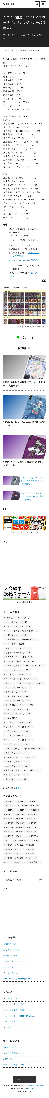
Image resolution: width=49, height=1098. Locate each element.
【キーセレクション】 (18, 626)
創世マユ (12, 749)
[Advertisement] (23, 563)
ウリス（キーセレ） (17, 670)
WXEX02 (36, 841)
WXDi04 (20, 819)
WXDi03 (9, 819)
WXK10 (9, 858)
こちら (19, 788)
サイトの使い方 (10, 999)
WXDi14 (32, 832)
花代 (35, 770)
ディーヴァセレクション (14, 961)
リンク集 (7, 1027)
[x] (24, 337)
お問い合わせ (9, 1059)
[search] (37, 4)
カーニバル (13, 679)
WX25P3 (22, 810)
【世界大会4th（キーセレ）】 (22, 639)
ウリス (38, 666)
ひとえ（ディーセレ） (18, 653)
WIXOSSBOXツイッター (14, 1047)
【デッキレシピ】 (29, 35)
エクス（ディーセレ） (18, 674)
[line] (17, 337)
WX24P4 (10, 806)
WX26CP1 (34, 810)
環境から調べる (10, 955)
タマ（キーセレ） (16, 692)
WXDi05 (32, 819)
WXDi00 (21, 814)
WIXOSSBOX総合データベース (17, 979)
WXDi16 (20, 836)
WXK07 (9, 854)
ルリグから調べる (11, 950)
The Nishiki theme (34, 1086)
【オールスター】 (13, 35)
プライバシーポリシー (13, 1065)
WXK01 (9, 845)
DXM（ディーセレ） (17, 618)
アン (30, 661)
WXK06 (30, 849)
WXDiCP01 (34, 836)
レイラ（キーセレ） (17, 744)
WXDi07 (20, 823)
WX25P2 (10, 810)
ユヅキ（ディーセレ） (18, 735)
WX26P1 (10, 814)
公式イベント (21, 862)
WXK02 (20, 845)
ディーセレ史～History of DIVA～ (19, 1016)
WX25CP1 (22, 806)
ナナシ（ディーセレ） (18, 714)
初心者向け (37, 862)
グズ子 (31, 679)
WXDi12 (9, 832)
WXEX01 (24, 841)
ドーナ (11, 705)
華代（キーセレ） (16, 779)
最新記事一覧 (9, 944)
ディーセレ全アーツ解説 (14, 1010)
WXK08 (20, 854)
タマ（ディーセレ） (17, 696)
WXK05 (20, 849)
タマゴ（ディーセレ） (18, 688)
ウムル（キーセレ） (17, 666)
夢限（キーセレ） (33, 749)
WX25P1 (35, 806)
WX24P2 (22, 801)
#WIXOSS (18, 256)
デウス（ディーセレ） (18, 701)
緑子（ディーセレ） (17, 766)
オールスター (9, 967)
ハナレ (11, 718)
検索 (41, 879)
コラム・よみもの (11, 1021)
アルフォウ (13, 661)
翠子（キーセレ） (16, 770)
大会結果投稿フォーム (13, 1053)
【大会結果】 (15, 644)
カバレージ (32, 858)
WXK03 (30, 845)
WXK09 (30, 854)
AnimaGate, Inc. (30, 1089)
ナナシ (27, 705)
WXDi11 (32, 827)
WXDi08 (32, 823)
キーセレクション (11, 973)
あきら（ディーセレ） (18, 648)
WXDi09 (9, 827)
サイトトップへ (24, 1079)
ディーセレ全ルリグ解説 (14, 1004)
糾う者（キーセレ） (17, 762)
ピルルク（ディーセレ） (19, 727)
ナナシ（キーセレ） (17, 709)
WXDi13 (20, 832)
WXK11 (20, 858)
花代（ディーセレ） (17, 775)
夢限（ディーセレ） (17, 753)
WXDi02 (33, 814)
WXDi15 (9, 836)
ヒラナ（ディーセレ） (18, 722)
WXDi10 (20, 827)
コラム (9, 862)
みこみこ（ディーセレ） (19, 657)
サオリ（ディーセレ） (18, 683)
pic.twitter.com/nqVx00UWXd (24, 260)
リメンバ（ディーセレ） (19, 740)
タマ (39, 683)
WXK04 (9, 849)
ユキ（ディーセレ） (17, 731)
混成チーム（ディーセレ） (20, 757)
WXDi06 (9, 823)
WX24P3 (34, 801)
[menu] (43, 4)
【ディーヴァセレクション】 (21, 631)
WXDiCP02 (11, 841)
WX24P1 (10, 801)
